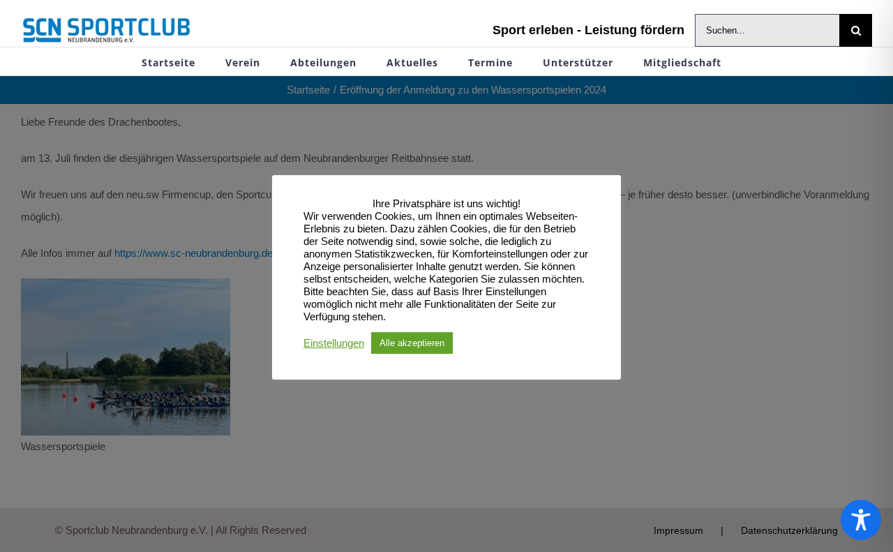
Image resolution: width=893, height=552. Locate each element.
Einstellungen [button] (333, 343)
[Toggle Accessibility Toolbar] (861, 520)
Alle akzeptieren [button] (412, 343)
